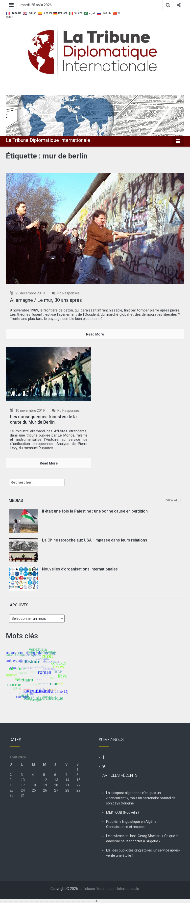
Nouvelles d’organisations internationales (80, 569)
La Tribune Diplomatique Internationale (48, 140)
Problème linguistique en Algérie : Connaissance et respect (132, 824)
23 (12, 790)
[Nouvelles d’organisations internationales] (23, 578)
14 (67, 780)
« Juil (14, 806)
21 (67, 785)
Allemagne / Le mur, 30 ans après (46, 300)
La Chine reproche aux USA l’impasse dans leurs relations (94, 540)
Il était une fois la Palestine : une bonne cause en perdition (95, 511)
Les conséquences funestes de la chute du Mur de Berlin (43, 419)
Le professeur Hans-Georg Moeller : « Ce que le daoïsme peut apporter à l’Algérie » (142, 838)
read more (95, 334)
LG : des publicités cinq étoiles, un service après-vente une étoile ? (143, 852)
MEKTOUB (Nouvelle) (122, 812)
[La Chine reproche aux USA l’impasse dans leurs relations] (23, 549)
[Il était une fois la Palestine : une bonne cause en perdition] (23, 520)
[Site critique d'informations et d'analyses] (95, 115)
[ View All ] (173, 500)
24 (23, 790)
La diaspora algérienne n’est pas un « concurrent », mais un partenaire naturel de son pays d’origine (141, 798)
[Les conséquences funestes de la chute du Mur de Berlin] (48, 374)
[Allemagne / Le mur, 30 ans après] (95, 228)
